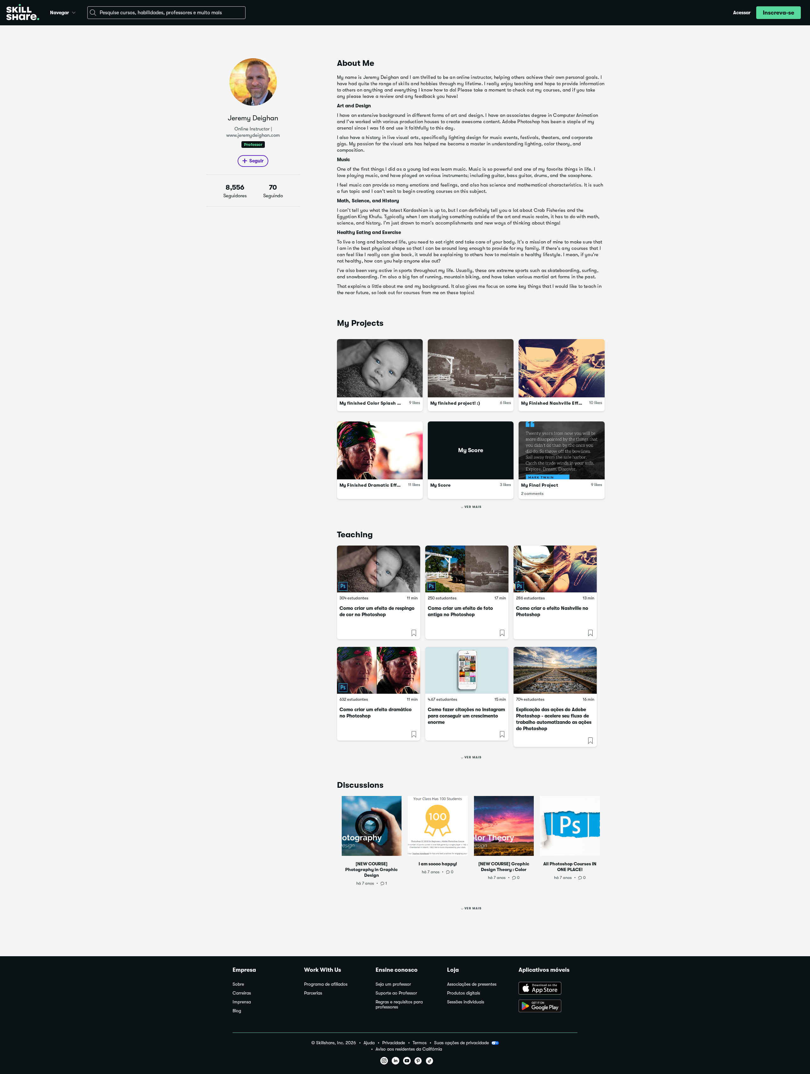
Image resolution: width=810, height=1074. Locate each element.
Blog (237, 1010)
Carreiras (242, 993)
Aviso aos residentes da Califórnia (409, 1049)
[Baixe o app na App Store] (548, 989)
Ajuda (369, 1042)
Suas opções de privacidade (461, 1042)
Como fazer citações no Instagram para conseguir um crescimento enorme (466, 716)
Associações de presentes (471, 984)
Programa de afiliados (325, 984)
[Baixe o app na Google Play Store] (548, 1007)
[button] (73, 11)
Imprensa (242, 1002)
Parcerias (313, 993)
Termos (420, 1042)
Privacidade (393, 1042)
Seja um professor (393, 984)
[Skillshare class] (378, 569)
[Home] (22, 13)
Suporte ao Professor (396, 993)
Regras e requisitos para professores (399, 1004)
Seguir (256, 161)
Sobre (238, 984)
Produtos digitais (463, 993)
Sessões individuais (465, 1002)
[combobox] (166, 12)
